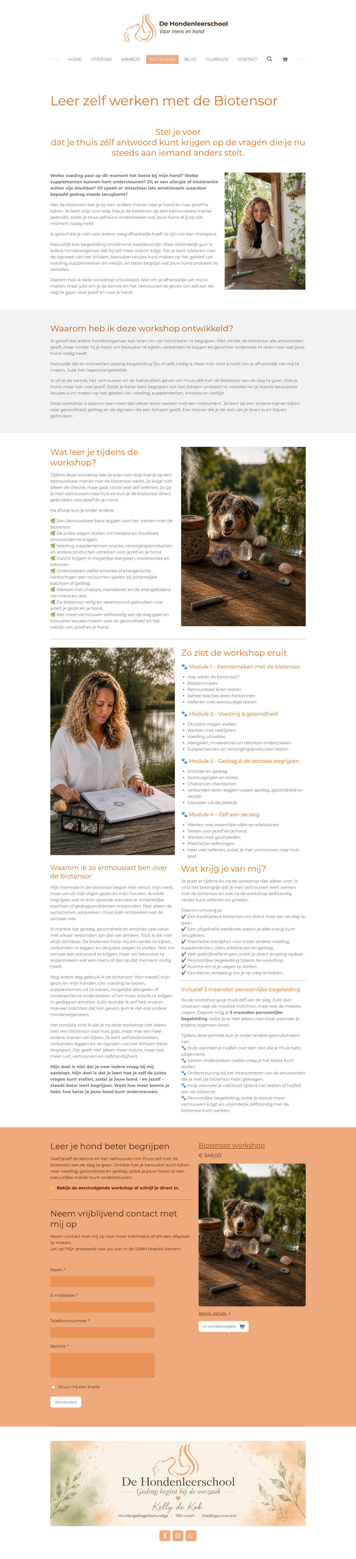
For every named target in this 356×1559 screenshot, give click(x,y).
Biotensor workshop (232, 1145)
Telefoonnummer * (69, 1320)
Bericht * (59, 1346)
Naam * (57, 1269)
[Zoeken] (269, 59)
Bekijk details (212, 1313)
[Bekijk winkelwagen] (285, 59)
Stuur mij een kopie (79, 1387)
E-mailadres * (64, 1295)
